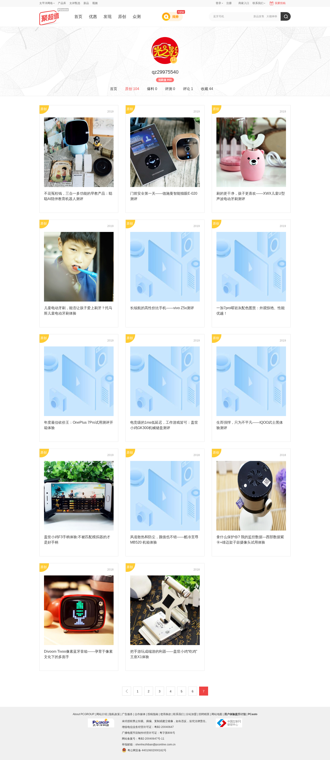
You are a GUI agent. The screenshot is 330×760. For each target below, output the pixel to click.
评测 (170, 89)
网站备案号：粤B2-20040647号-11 (143, 738)
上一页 (126, 691)
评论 (188, 89)
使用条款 (165, 714)
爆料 (152, 89)
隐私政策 (114, 714)
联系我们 (178, 714)
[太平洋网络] (101, 721)
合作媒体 (140, 714)
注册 (229, 3)
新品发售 (258, 16)
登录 (218, 3)
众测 (137, 16)
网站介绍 (101, 714)
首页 (78, 16)
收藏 (207, 89)
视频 (95, 3)
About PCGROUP (83, 714)
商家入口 (243, 3)
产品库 (62, 3)
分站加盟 (191, 714)
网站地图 (216, 714)
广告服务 (127, 714)
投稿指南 (152, 714)
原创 (122, 16)
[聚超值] (54, 16)
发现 (107, 16)
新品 (86, 3)
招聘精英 (204, 714)
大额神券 (271, 16)
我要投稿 (280, 3)
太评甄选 (74, 3)
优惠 (93, 16)
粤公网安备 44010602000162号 (147, 750)
